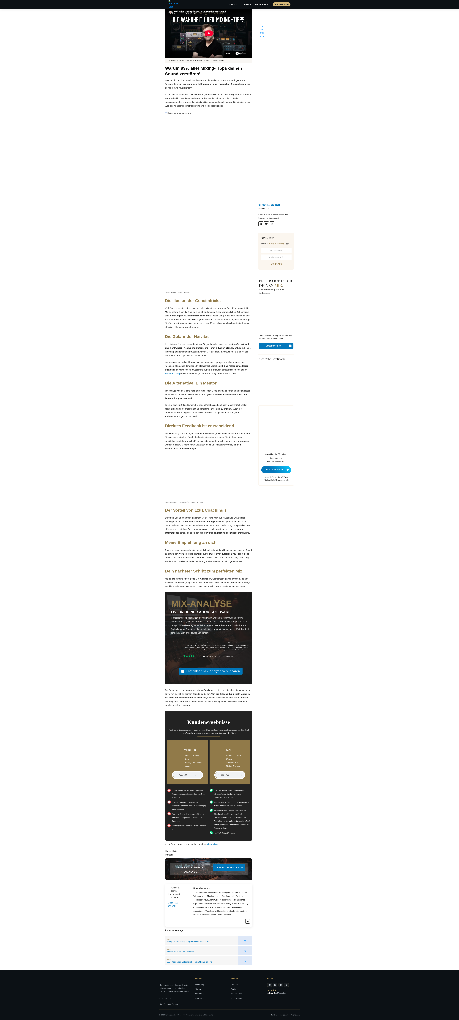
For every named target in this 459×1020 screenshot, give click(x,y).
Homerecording (172, 373)
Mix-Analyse (212, 844)
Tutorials (235, 984)
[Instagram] (275, 985)
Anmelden (276, 264)
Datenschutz (295, 1015)
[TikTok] (286, 985)
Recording (199, 984)
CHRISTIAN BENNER (269, 205)
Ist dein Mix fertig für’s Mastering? (208, 950)
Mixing (198, 989)
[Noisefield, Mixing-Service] (174, 977)
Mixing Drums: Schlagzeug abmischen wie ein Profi (208, 940)
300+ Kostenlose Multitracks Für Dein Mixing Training (208, 960)
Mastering (199, 994)
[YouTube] (269, 985)
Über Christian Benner (168, 1004)
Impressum (284, 1015)
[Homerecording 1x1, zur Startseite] (163, 978)
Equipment (199, 998)
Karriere (274, 1015)
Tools (233, 989)
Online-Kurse (236, 994)
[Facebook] (281, 985)
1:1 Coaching (236, 998)
